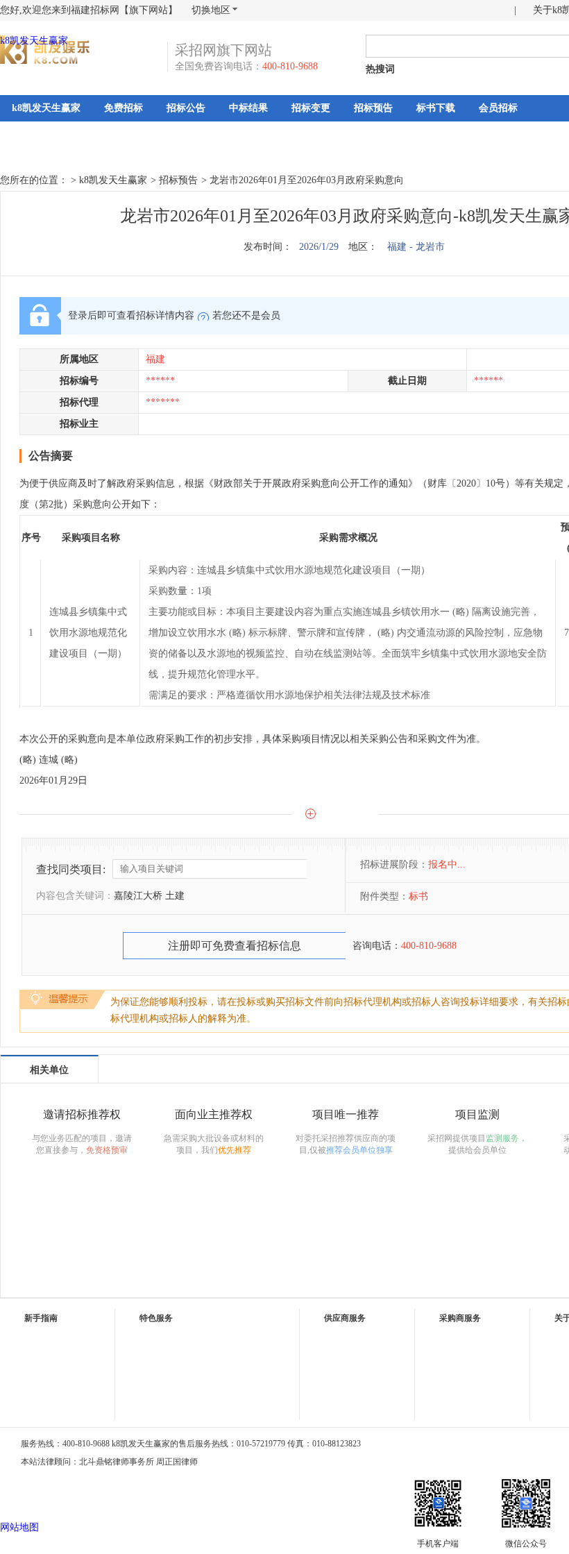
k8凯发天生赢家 (34, 40)
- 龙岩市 (427, 247)
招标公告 (186, 108)
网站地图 (19, 1527)
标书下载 (435, 108)
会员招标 (498, 108)
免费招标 (123, 108)
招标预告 (373, 108)
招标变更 (310, 108)
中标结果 (248, 108)
